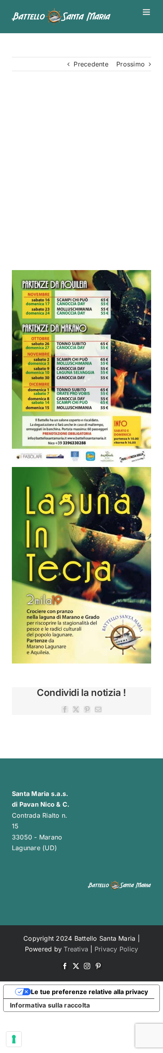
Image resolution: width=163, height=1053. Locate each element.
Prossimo (130, 64)
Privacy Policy (116, 949)
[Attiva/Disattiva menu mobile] (147, 12)
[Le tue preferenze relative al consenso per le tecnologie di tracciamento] (13, 1039)
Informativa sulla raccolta (50, 1005)
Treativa (76, 949)
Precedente (91, 64)
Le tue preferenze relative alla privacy (89, 992)
